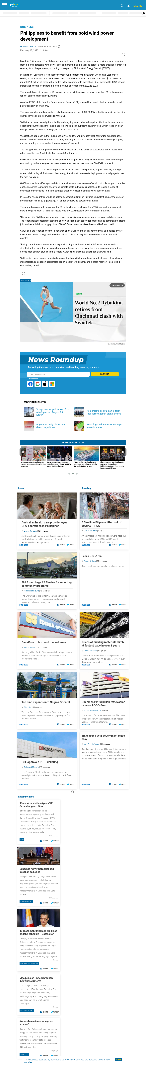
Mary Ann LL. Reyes (91, 744)
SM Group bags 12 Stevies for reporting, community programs (47, 584)
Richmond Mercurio (31, 591)
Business (27, 27)
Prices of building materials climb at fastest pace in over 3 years (103, 643)
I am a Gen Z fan (92, 556)
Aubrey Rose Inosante (92, 711)
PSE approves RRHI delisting (40, 762)
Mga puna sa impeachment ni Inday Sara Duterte (36, 979)
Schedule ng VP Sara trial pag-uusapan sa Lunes (37, 870)
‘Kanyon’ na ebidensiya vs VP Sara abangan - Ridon (36, 805)
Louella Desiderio (90, 531)
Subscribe (137, 6)
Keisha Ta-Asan (29, 647)
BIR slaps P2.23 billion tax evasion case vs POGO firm (103, 703)
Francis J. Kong (90, 561)
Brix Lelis (27, 707)
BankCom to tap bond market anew (44, 642)
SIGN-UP (104, 374)
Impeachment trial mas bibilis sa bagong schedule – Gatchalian (38, 932)
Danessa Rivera (28, 46)
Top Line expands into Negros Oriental (46, 702)
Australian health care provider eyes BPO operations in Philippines (44, 524)
